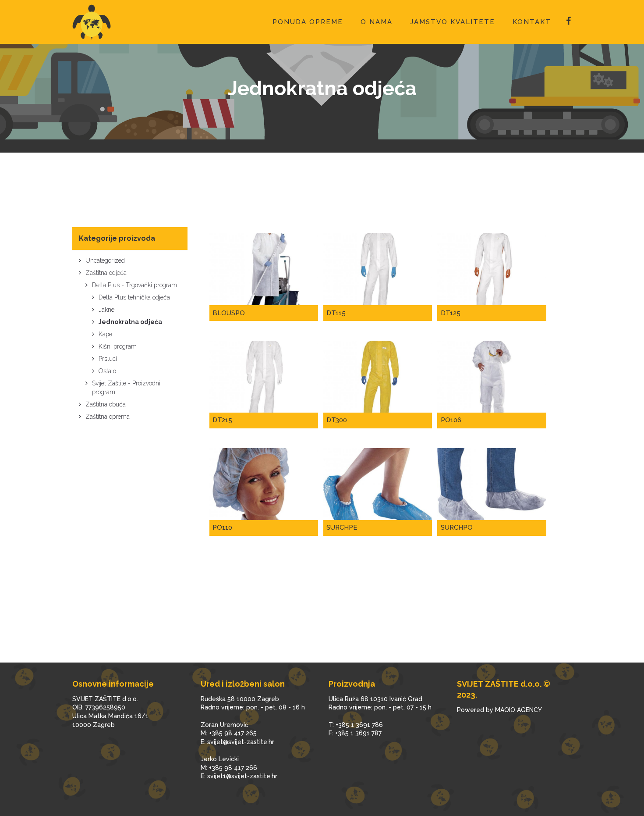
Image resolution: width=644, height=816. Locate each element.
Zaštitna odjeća (106, 272)
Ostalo (107, 370)
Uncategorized (105, 260)
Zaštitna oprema (107, 416)
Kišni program (118, 346)
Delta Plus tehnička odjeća (134, 297)
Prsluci (108, 358)
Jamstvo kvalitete (452, 22)
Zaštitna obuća (105, 404)
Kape (105, 334)
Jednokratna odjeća (130, 321)
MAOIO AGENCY (518, 709)
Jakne (106, 309)
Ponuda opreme (307, 22)
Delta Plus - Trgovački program (134, 285)
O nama (377, 22)
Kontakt (532, 22)
